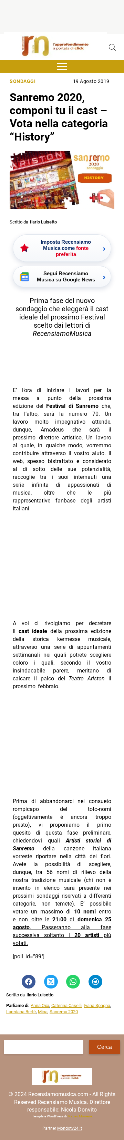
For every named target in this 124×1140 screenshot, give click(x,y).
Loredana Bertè (21, 1011)
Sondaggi (22, 81)
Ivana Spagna (97, 1005)
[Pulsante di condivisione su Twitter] (51, 982)
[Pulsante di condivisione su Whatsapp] (73, 982)
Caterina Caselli (66, 1005)
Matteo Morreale (80, 1116)
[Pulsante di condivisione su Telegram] (95, 982)
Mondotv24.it (69, 1128)
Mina (43, 1011)
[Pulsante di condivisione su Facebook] (28, 982)
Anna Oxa (40, 1005)
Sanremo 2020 (64, 1011)
